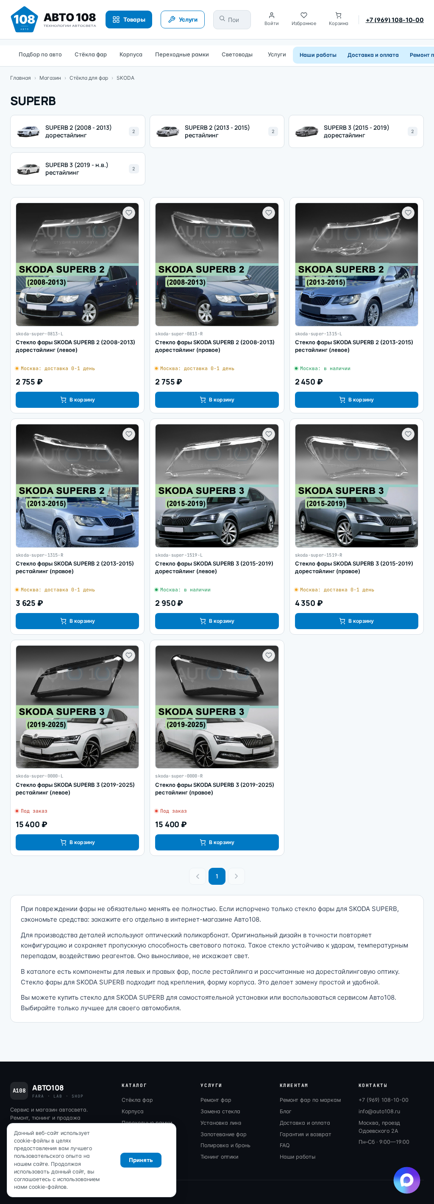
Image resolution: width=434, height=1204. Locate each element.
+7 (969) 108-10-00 (395, 19)
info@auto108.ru (379, 1111)
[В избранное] (128, 212)
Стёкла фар (91, 54)
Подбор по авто (40, 54)
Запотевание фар (223, 1134)
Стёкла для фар (89, 78)
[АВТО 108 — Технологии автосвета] (53, 19)
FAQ (285, 1145)
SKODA (125, 78)
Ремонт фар (215, 1100)
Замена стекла (220, 1111)
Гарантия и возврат (305, 1134)
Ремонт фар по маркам (310, 1100)
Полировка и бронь (225, 1145)
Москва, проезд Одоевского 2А (379, 1127)
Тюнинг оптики (219, 1157)
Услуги (277, 54)
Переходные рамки (182, 54)
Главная (20, 78)
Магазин (50, 78)
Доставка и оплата (373, 55)
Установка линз (220, 1123)
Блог (286, 1111)
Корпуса (131, 54)
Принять (141, 1160)
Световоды (237, 54)
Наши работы (318, 55)
